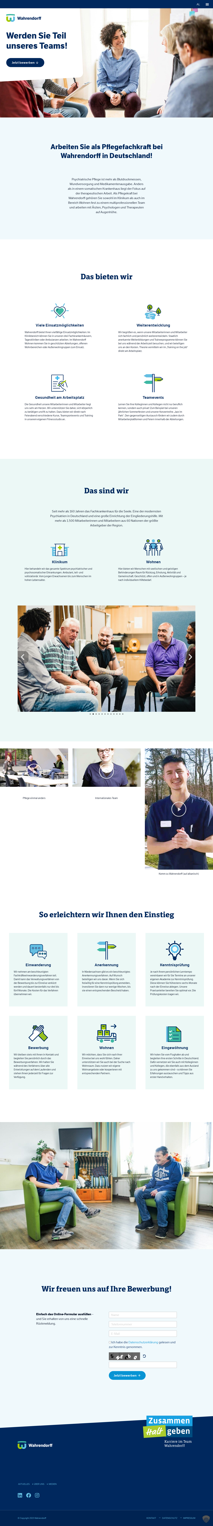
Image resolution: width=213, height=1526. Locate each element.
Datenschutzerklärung (143, 1342)
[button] (207, 4)
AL (198, 4)
